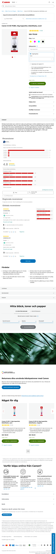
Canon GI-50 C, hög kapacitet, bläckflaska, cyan (11, 422)
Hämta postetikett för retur (11, 387)
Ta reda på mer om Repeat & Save (37, 76)
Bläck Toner (20, 11)
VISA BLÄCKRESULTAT (29, 327)
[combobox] (28, 6)
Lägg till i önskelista (35, 87)
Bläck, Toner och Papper (10, 11)
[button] (45, 18)
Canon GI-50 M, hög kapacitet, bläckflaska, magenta (38, 422)
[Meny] (53, 2)
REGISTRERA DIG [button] (7, 514)
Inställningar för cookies (8, 539)
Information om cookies (30, 536)
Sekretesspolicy (18, 536)
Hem (3, 11)
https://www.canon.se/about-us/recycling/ (32, 395)
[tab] (21, 311)
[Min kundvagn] (49, 2)
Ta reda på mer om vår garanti (26, 488)
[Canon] (6, 2)
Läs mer (6, 489)
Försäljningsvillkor (6, 536)
